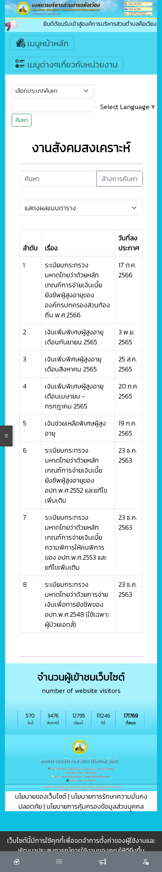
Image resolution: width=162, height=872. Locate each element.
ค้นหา (21, 120)
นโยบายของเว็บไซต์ (40, 796)
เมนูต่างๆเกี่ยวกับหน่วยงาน (71, 64)
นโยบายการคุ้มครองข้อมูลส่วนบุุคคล (95, 806)
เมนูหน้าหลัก (47, 43)
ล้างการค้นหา (119, 179)
